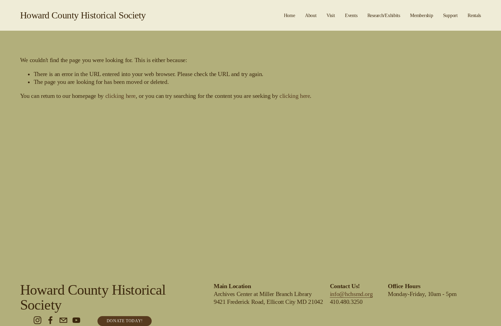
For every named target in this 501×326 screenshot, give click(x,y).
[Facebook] (50, 320)
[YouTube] (76, 320)
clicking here (120, 95)
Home (289, 15)
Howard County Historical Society (83, 15)
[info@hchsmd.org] (63, 320)
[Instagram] (37, 320)
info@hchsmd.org (351, 294)
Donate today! (125, 320)
